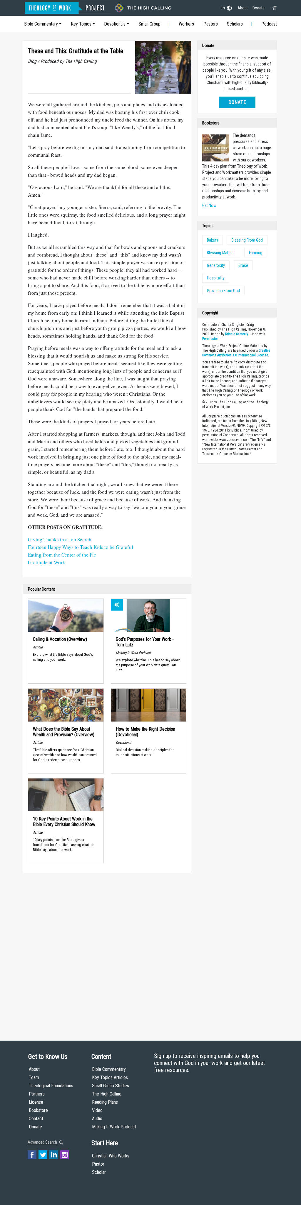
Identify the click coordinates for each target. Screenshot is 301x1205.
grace (243, 265)
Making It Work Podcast (114, 1127)
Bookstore (38, 1110)
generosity (216, 265)
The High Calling (106, 1094)
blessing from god (247, 240)
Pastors (210, 24)
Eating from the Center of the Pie (62, 554)
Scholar (99, 1172)
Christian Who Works (110, 1156)
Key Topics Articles (110, 1077)
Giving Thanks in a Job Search (59, 539)
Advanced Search (43, 1142)
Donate (258, 8)
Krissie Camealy (236, 334)
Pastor (98, 1164)
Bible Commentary (41, 24)
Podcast (269, 24)
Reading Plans (105, 1102)
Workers (186, 24)
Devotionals (115, 24)
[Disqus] (107, 951)
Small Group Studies (110, 1085)
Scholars (235, 24)
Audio (97, 1118)
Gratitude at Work (46, 562)
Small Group (149, 24)
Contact (36, 1118)
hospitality (216, 278)
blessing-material (221, 252)
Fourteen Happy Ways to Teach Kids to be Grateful (80, 547)
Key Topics (81, 24)
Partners (37, 1094)
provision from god (223, 290)
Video (97, 1110)
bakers (212, 240)
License (36, 1102)
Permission (210, 339)
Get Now (209, 205)
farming (255, 252)
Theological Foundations (51, 1085)
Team (34, 1077)
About (243, 8)
